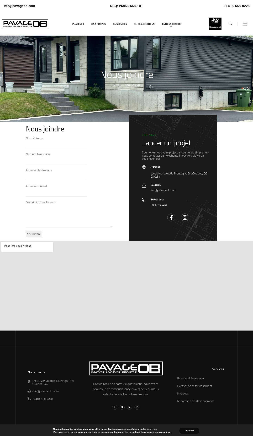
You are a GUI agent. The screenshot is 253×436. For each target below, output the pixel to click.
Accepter (189, 430)
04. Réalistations (144, 24)
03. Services (120, 24)
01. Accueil (78, 24)
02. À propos (98, 24)
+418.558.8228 (159, 204)
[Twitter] (122, 407)
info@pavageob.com (163, 190)
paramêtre (164, 432)
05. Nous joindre (171, 24)
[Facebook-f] (171, 217)
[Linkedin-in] (129, 407)
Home (116, 85)
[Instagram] (185, 217)
